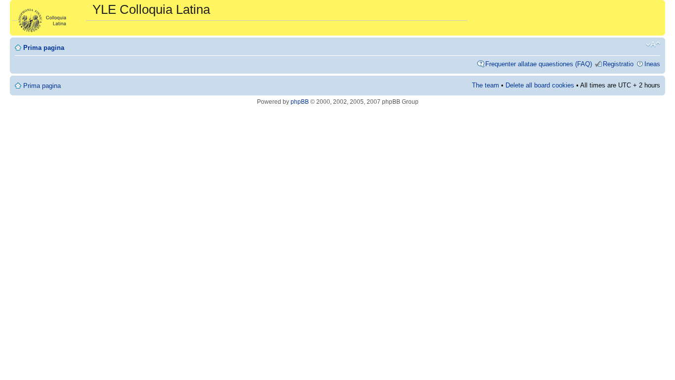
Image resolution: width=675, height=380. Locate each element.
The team (485, 85)
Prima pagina (43, 47)
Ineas (652, 64)
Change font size (653, 44)
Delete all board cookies (540, 85)
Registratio (618, 64)
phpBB (300, 101)
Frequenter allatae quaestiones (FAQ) (538, 64)
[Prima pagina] (52, 17)
